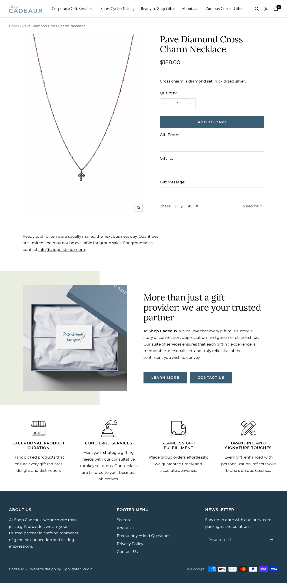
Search (123, 520)
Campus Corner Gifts (224, 8)
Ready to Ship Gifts (158, 8)
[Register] (272, 539)
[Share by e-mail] (196, 206)
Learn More (165, 377)
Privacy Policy (130, 544)
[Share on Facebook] (176, 206)
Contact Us (127, 551)
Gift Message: (172, 182)
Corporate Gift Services (72, 8)
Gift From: (169, 135)
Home (14, 26)
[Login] (266, 9)
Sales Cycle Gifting (117, 8)
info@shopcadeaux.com (61, 249)
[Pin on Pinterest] (182, 206)
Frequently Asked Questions (143, 535)
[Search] (257, 9)
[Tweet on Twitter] (189, 206)
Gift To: (166, 158)
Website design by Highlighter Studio (61, 569)
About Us (190, 8)
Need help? (253, 206)
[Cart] (276, 9)
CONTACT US (211, 377)
